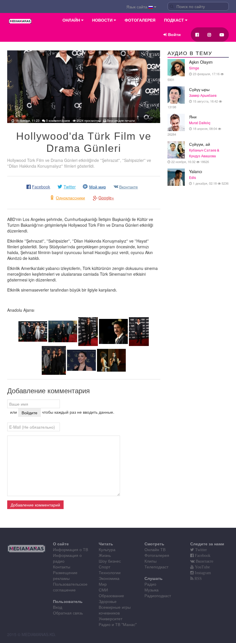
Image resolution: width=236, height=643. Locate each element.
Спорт (104, 567)
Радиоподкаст (157, 595)
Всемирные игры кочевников (115, 610)
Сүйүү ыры (193, 97)
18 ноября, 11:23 (27, 120)
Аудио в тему (190, 53)
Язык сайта (137, 7)
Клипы (150, 561)
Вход (57, 607)
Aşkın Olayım (194, 70)
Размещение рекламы (65, 575)
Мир (103, 584)
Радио (150, 584)
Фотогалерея (156, 555)
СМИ (103, 590)
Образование (111, 595)
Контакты (61, 567)
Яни (193, 125)
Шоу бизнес (110, 561)
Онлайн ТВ (154, 549)
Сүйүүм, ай (194, 152)
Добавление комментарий (35, 505)
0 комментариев (58, 120)
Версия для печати (121, 120)
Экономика (109, 578)
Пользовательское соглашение (70, 587)
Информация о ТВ (70, 549)
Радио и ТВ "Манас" (118, 624)
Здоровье (108, 601)
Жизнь (105, 555)
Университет (110, 618)
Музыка (151, 590)
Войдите (29, 412)
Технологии (110, 572)
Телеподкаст (156, 567)
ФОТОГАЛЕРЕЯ (140, 20)
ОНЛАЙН (71, 20)
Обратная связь (68, 613)
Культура (107, 549)
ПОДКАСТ (174, 20)
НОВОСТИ (103, 20)
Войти (174, 34)
